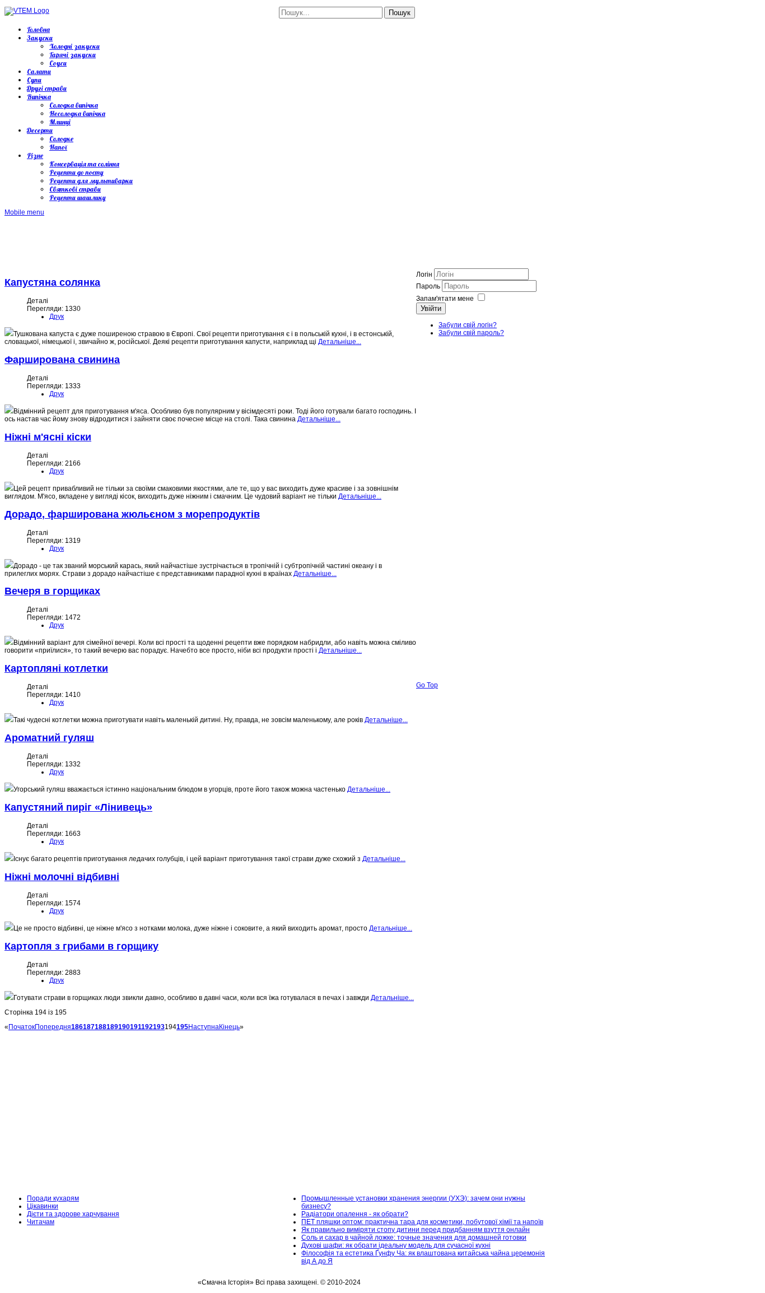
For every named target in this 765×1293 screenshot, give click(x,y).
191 (135, 1027)
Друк (56, 316)
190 (124, 1027)
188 (100, 1027)
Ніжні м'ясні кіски (47, 437)
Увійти (431, 308)
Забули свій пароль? (471, 333)
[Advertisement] (208, 241)
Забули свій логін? (468, 325)
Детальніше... (339, 342)
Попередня (53, 1027)
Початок (21, 1027)
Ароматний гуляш (49, 737)
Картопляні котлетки (56, 668)
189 (112, 1027)
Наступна (203, 1027)
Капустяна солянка (52, 282)
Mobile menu (24, 212)
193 (159, 1027)
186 (77, 1027)
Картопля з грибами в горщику (81, 946)
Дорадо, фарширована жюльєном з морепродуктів (132, 514)
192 (147, 1027)
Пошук (400, 12)
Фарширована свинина (62, 359)
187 (89, 1027)
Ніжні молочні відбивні (61, 876)
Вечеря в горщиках (52, 591)
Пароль (429, 286)
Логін (424, 274)
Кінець (229, 1027)
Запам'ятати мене (445, 299)
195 (182, 1027)
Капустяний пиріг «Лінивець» (78, 807)
